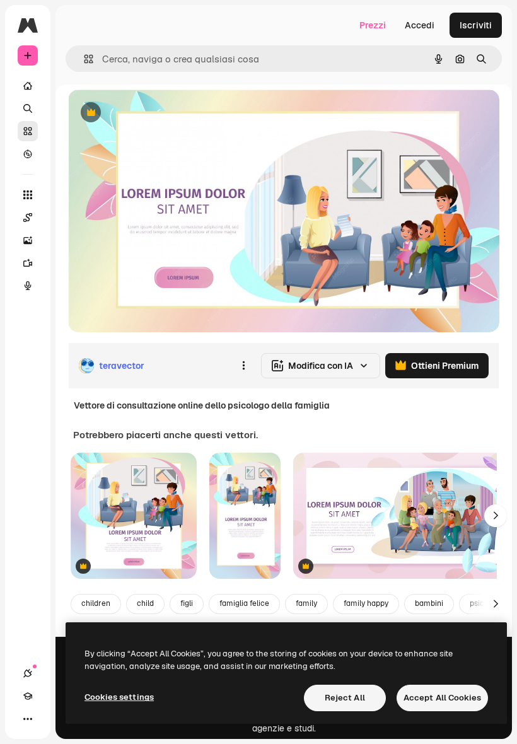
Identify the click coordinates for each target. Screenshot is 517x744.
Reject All (345, 697)
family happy (366, 603)
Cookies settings (119, 697)
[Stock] (28, 131)
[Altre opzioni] (243, 365)
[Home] (28, 86)
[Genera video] (28, 263)
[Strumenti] (28, 195)
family (306, 603)
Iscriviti (476, 25)
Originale (151, 113)
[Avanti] (495, 516)
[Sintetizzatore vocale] (28, 286)
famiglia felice (244, 603)
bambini (429, 603)
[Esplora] (28, 154)
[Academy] (28, 696)
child (145, 603)
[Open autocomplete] (83, 59)
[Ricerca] (28, 108)
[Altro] (28, 719)
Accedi (419, 25)
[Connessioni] (28, 673)
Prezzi (372, 25)
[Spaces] (28, 217)
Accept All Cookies (442, 697)
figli (186, 603)
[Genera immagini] (28, 240)
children (95, 603)
